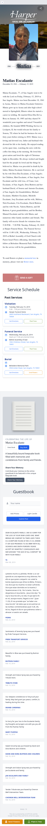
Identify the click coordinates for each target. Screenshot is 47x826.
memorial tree (30, 258)
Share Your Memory (14, 480)
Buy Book (23, 447)
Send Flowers (33, 373)
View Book (11, 447)
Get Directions (13, 321)
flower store (28, 261)
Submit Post (23, 519)
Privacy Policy (17, 816)
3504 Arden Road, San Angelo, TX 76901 (24, 368)
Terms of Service (29, 816)
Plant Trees (33, 321)
